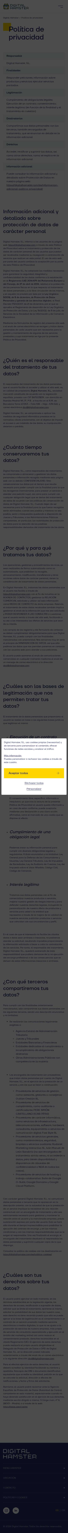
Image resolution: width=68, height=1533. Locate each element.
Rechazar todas (34, 783)
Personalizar (34, 789)
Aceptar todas (18, 773)
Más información (12, 755)
